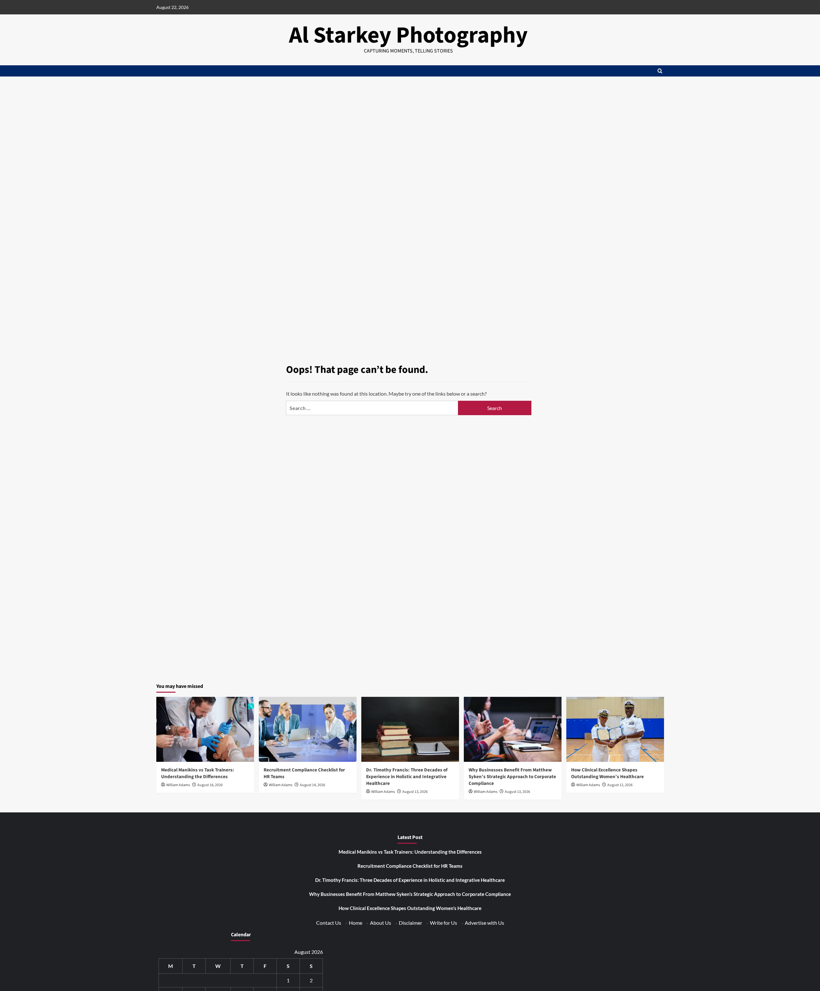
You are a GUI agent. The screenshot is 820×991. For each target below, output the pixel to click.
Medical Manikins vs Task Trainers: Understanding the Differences (197, 773)
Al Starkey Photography (408, 35)
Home (355, 923)
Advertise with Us (484, 923)
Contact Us (328, 923)
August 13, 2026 (415, 791)
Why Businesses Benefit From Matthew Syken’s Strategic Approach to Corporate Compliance (512, 777)
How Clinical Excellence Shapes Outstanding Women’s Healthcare (607, 773)
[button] (660, 71)
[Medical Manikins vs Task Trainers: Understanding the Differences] (205, 729)
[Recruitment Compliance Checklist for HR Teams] (308, 729)
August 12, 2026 (620, 785)
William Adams (178, 785)
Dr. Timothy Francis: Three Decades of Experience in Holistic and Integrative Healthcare (406, 777)
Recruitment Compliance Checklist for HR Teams (410, 866)
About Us (380, 923)
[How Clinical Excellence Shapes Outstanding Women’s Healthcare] (615, 729)
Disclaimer (410, 923)
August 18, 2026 (210, 785)
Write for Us (443, 923)
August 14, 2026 (312, 785)
